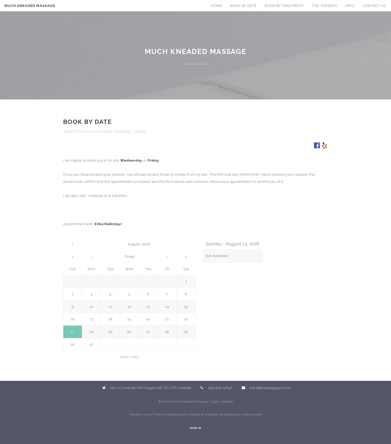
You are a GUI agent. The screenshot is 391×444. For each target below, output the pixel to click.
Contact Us (374, 6)
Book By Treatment (284, 6)
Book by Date (243, 6)
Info (349, 6)
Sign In (195, 428)
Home (216, 6)
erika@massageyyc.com (270, 388)
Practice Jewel (140, 414)
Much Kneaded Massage (29, 6)
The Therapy (324, 6)
